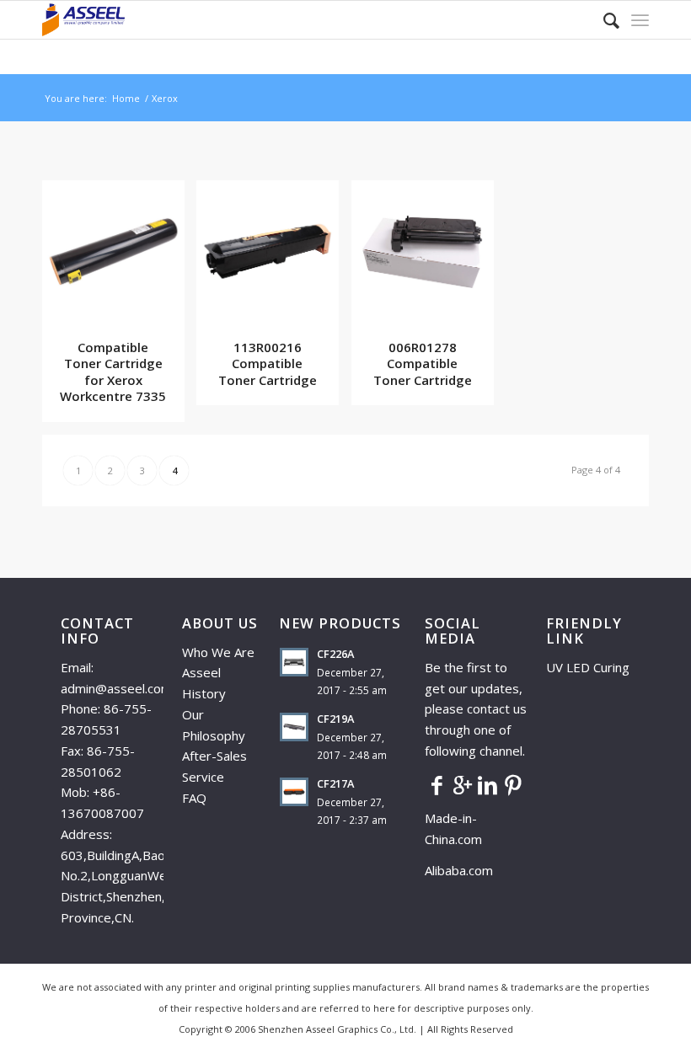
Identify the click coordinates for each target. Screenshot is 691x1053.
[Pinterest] (513, 784)
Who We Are (218, 652)
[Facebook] (437, 784)
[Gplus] (462, 784)
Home (126, 98)
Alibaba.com (459, 870)
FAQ (194, 797)
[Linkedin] (488, 784)
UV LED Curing (587, 667)
